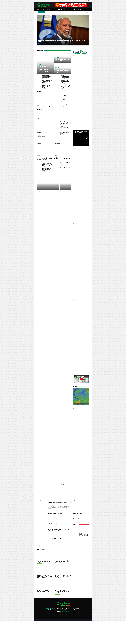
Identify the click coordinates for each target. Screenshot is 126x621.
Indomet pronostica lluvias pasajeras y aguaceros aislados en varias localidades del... (44, 576)
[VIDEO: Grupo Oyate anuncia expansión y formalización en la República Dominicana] (65, 183)
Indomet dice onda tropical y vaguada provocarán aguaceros (62, 560)
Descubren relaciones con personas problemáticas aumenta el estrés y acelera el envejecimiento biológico (65, 168)
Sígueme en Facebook (77, 513)
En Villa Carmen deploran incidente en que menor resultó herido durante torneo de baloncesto (59, 538)
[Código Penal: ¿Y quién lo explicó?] (83, 490)
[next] (87, 12)
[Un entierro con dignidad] (70, 490)
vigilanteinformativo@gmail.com (65, 611)
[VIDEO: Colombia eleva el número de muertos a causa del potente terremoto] (56, 105)
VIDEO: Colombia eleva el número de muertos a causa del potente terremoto (65, 104)
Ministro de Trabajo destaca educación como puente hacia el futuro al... (65, 86)
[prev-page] (37, 191)
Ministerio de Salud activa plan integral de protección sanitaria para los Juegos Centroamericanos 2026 (42, 187)
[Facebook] (86, 0)
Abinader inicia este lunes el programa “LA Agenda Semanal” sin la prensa (45, 134)
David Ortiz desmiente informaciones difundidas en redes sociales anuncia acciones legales (59, 503)
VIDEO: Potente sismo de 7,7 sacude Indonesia (64, 100)
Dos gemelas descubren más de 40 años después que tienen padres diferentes (62, 158)
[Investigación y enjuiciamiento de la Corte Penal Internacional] (56, 490)
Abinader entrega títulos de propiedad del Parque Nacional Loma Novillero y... (62, 591)
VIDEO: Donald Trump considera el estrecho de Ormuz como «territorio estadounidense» (44, 108)
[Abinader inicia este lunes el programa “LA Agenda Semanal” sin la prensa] (45, 125)
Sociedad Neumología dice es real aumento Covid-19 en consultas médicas (53, 188)
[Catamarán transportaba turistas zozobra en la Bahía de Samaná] (75, 534)
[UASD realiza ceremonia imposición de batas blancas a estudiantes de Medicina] (57, 77)
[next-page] (39, 191)
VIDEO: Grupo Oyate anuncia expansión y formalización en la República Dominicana (65, 188)
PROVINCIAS (56, 67)
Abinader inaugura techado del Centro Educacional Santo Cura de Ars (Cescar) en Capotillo (59, 521)
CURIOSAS (56, 155)
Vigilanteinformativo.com (49, 608)
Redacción (38, 110)
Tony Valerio (53, 505)
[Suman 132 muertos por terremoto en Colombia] (56, 110)
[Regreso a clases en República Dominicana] (42, 490)
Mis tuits (74, 520)
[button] (88, 9)
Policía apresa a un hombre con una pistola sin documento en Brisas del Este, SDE (83, 541)
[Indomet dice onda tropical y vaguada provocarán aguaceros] (63, 555)
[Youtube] (88, 0)
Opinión (63, 484)
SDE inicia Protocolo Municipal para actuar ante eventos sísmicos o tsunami (44, 561)
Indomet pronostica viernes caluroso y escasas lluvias (43, 591)
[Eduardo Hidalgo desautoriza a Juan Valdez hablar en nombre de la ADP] (45, 63)
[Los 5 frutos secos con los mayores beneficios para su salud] (56, 164)
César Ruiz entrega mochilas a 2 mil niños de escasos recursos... (47, 81)
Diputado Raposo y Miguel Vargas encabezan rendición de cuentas (66, 81)
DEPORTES (49, 505)
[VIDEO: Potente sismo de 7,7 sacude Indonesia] (56, 100)
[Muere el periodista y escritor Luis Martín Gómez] (56, 133)
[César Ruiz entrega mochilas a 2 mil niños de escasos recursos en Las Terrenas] (39, 82)
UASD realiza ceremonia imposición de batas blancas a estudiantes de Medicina (65, 76)
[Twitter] (87, 0)
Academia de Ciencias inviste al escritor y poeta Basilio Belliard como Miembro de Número (47, 164)
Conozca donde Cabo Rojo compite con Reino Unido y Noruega (46, 169)
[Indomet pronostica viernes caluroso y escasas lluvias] (45, 585)
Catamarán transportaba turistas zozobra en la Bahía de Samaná (83, 535)
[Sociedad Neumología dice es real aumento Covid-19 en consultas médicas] (54, 183)
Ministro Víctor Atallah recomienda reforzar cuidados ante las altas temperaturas (63, 576)
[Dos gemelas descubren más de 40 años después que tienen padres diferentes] (62, 150)
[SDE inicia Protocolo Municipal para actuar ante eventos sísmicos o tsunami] (45, 555)
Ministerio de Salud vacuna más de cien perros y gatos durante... (47, 86)
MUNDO (38, 105)
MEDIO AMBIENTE (39, 563)
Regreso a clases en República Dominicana (42, 496)
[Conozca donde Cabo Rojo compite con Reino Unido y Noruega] (39, 170)
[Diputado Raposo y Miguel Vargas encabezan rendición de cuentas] (57, 82)
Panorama (40, 50)
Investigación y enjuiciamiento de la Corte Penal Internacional (56, 496)
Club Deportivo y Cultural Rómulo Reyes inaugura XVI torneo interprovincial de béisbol (59, 530)
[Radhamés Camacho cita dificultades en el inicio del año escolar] (62, 57)
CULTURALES (39, 155)
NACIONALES (39, 64)
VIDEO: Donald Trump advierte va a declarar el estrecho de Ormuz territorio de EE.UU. (65, 95)
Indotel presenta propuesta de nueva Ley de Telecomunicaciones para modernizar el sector (65, 138)
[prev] (86, 12)
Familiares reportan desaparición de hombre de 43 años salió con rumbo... (47, 76)
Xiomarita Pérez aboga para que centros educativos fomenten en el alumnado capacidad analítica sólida (45, 158)
